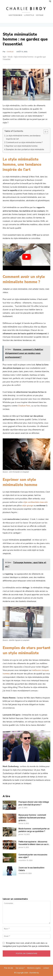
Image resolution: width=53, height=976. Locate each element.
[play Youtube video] (26, 257)
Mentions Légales (34, 968)
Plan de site (8, 968)
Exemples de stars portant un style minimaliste (25, 149)
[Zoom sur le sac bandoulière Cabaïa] (9, 871)
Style (4, 57)
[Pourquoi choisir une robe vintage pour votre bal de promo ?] (9, 805)
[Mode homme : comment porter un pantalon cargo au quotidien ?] (9, 832)
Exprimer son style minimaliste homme (22, 146)
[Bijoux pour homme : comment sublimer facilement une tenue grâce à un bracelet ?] (9, 818)
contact (46, 968)
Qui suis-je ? (20, 968)
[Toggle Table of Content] (44, 131)
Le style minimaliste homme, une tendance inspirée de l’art (23, 137)
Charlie (10, 51)
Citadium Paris (24, 405)
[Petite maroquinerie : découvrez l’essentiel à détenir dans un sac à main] (9, 845)
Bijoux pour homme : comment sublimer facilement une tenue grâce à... (32, 817)
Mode (10, 57)
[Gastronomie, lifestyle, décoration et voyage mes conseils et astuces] (26, 11)
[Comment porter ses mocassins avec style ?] (9, 858)
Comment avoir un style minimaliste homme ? (24, 142)
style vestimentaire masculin (35, 502)
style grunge (27, 505)
